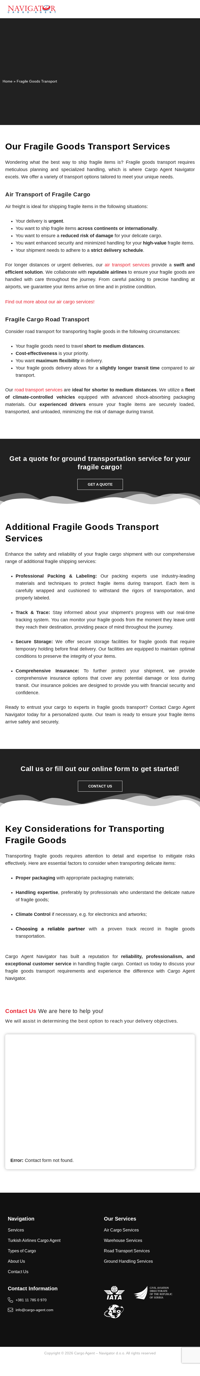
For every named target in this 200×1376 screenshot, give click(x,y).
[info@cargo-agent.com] (100, 1129)
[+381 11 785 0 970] (100, 1119)
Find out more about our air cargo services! (50, 301)
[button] (191, 9)
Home (7, 81)
